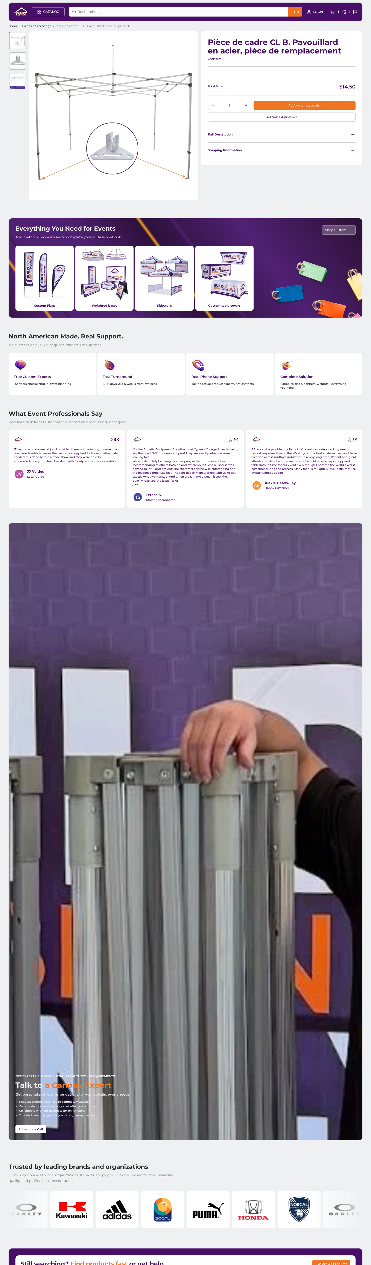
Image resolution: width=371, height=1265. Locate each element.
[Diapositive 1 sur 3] (17, 40)
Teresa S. (154, 495)
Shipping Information (225, 150)
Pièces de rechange (36, 26)
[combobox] (172, 12)
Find (295, 12)
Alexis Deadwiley (280, 483)
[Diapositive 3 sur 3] (17, 81)
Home (13, 26)
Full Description (220, 134)
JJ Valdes (35, 471)
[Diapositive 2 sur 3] (17, 61)
